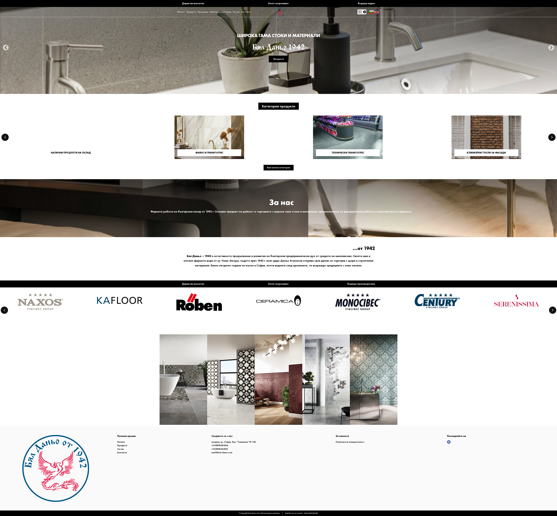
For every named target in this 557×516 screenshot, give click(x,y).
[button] (278, 106)
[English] (376, 11)
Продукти (278, 66)
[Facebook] (449, 442)
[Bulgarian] (371, 11)
